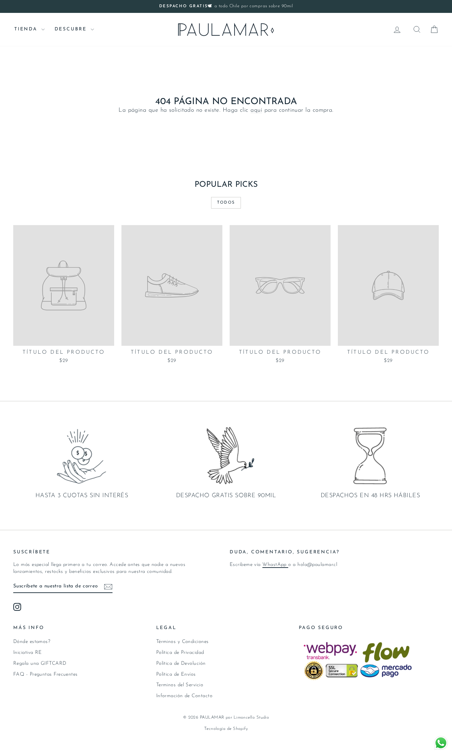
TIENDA (27, 29)
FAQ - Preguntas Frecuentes (45, 674)
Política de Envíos (176, 674)
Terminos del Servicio (179, 685)
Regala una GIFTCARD (40, 663)
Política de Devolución (181, 663)
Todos (226, 203)
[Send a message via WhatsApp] (441, 743)
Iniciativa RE (27, 652)
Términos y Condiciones (182, 641)
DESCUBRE (72, 29)
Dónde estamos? (31, 641)
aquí (256, 110)
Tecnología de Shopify (226, 729)
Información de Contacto (184, 696)
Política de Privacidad (180, 652)
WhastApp (275, 564)
